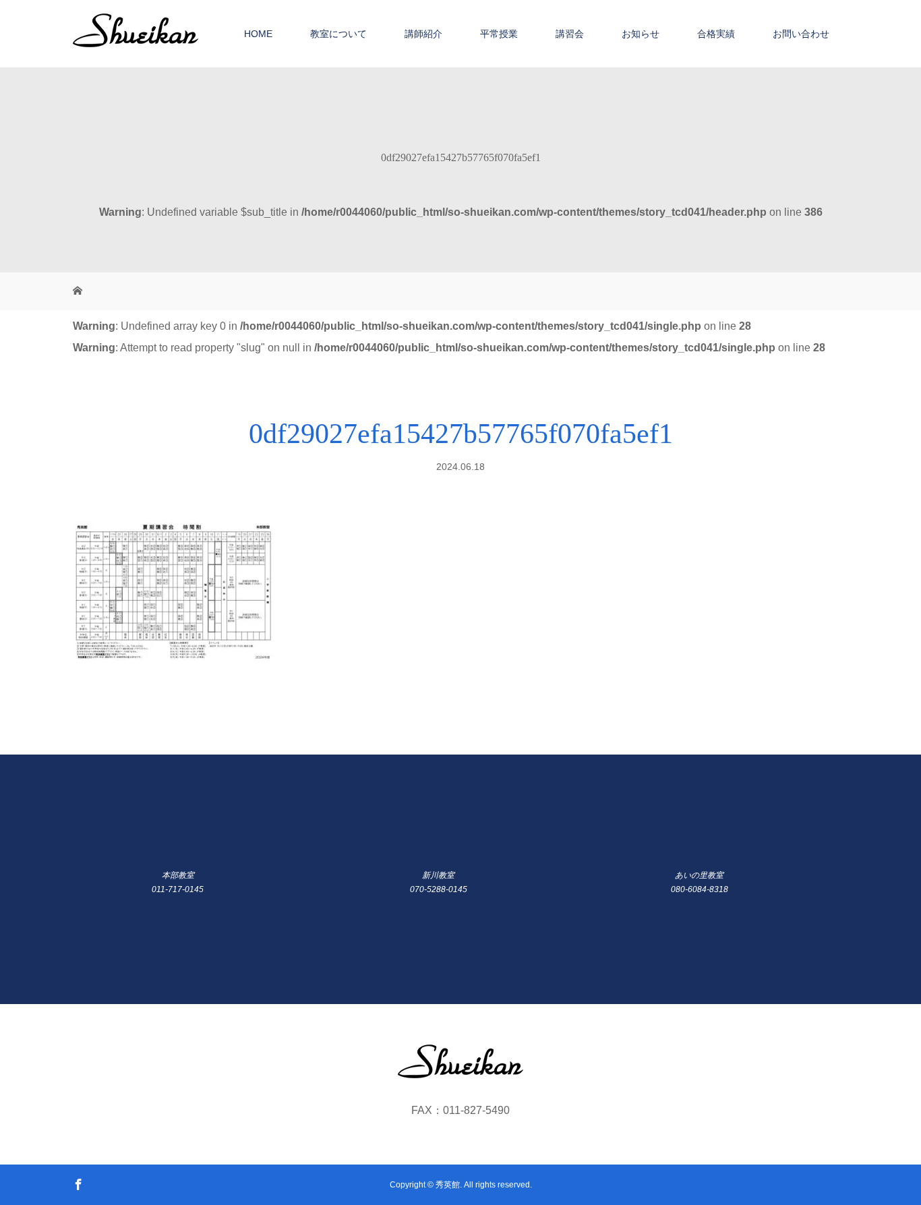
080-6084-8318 (699, 889)
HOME (258, 33)
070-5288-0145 (438, 889)
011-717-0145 (178, 889)
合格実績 (716, 33)
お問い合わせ (801, 33)
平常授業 (499, 33)
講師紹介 (423, 33)
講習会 (570, 33)
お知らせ (640, 33)
